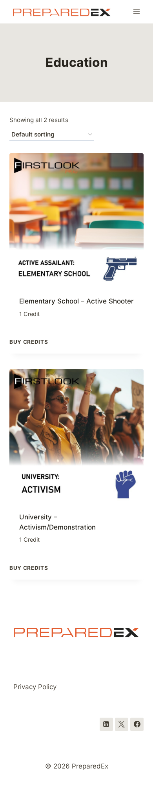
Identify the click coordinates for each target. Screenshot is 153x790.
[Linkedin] (106, 724)
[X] (121, 724)
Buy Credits (28, 342)
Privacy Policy (34, 687)
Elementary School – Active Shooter (76, 301)
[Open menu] (136, 11)
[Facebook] (137, 724)
